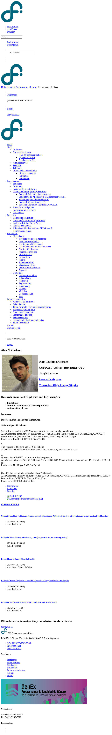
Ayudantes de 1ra (27, 157)
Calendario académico (23, 218)
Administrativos (20, 163)
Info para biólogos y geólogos (32, 239)
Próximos (10, 504)
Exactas (33, 87)
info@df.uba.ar (13, 114)
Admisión (23, 280)
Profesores (17, 149)
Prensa (10, 675)
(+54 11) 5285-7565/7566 (19, 643)
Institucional (12, 26)
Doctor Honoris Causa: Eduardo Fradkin (18, 559)
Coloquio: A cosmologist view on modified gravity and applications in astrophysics (35, 581)
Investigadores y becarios (24, 210)
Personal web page (50, 379)
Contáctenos (7, 627)
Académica (12, 29)
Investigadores (13, 181)
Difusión (11, 32)
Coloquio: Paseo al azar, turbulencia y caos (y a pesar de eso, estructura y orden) (34, 537)
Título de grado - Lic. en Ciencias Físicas (32, 307)
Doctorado (18, 273)
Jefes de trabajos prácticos (30, 155)
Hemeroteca (24, 257)
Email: (10, 108)
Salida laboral (19, 304)
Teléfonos (17, 168)
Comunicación (13, 328)
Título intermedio (21, 322)
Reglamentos (25, 283)
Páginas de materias (22, 225)
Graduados (12, 665)
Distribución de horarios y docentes (29, 220)
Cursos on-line (25, 254)
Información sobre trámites (25, 170)
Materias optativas (27, 265)
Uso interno (12, 45)
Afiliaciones (18, 212)
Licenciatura (18, 236)
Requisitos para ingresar (24, 309)
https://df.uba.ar (14, 648)
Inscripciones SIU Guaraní (31, 244)
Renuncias (23, 176)
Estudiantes (12, 233)
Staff (9, 147)
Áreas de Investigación (23, 207)
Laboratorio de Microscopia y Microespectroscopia (42, 197)
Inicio (9, 144)
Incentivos (17, 186)
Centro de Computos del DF (32, 202)
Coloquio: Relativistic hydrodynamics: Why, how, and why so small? (29, 602)
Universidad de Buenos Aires (14, 87)
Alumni (10, 325)
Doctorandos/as (26, 294)
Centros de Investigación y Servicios (29, 191)
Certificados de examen (29, 267)
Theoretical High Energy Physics (58, 385)
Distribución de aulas (28, 249)
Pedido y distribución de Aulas (27, 223)
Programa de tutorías (22, 315)
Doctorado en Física (28, 275)
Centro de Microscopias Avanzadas (35, 194)
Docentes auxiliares (22, 152)
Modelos (23, 291)
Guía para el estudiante (23, 312)
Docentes (11, 215)
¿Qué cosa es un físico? (23, 301)
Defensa (22, 288)
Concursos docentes (22, 231)
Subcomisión (25, 278)
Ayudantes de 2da (27, 160)
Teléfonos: (12, 94)
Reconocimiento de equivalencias (28, 320)
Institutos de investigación (25, 189)
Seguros (22, 270)
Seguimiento (24, 286)
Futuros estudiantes (16, 299)
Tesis (21, 296)
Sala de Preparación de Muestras (34, 199)
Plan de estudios (26, 262)
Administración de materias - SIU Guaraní (32, 228)
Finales (22, 259)
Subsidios (17, 183)
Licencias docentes (27, 173)
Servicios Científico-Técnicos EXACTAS (38, 204)
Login (10, 344)
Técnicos (17, 165)
